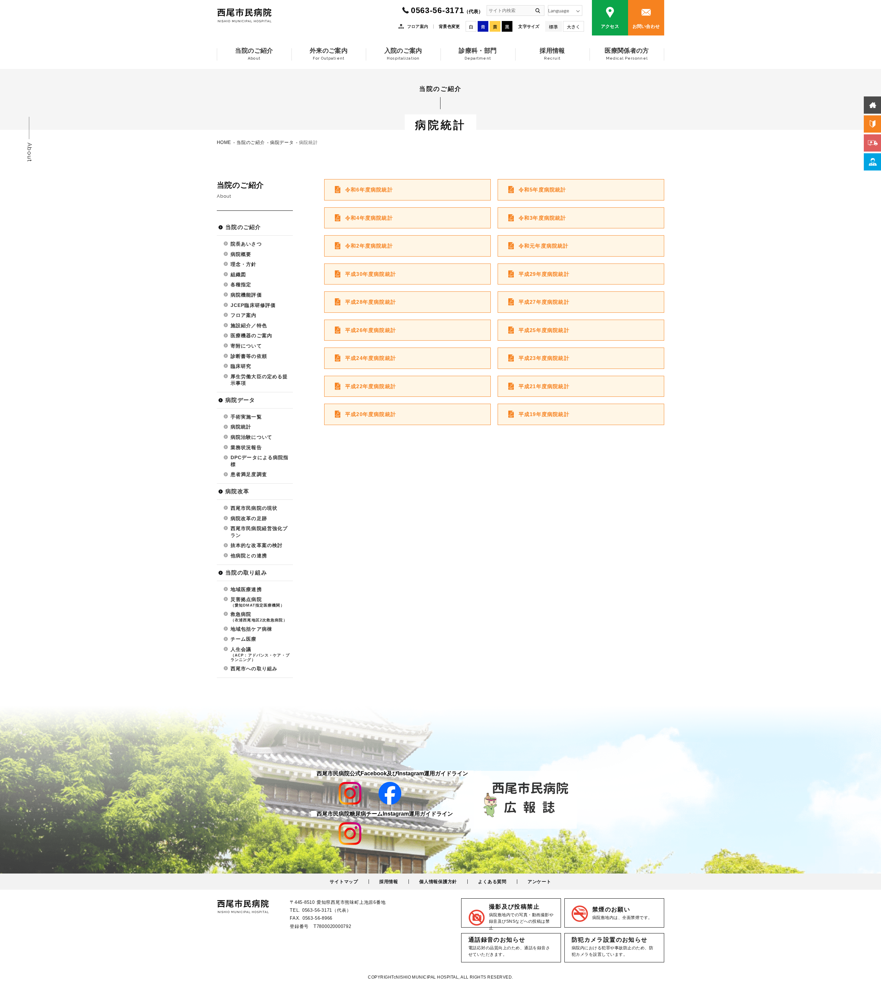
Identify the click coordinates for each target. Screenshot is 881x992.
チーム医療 (244, 639)
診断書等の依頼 (249, 356)
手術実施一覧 (246, 417)
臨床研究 (241, 366)
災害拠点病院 (258, 602)
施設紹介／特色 (249, 325)
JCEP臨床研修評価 (253, 305)
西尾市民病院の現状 (254, 508)
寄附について (246, 346)
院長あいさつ (246, 244)
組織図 (238, 274)
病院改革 (237, 491)
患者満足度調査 (249, 474)
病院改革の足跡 (249, 518)
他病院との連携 (249, 555)
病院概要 (241, 254)
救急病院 (259, 616)
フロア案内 (417, 26)
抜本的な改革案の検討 (257, 545)
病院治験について (251, 437)
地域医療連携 (246, 589)
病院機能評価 (246, 295)
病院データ (240, 400)
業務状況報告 (246, 447)
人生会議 (260, 654)
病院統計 (241, 427)
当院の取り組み (246, 573)
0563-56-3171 (447, 10)
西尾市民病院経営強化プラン (259, 532)
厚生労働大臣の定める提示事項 (259, 380)
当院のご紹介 (243, 227)
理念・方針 (244, 264)
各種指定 (241, 284)
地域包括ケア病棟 (251, 629)
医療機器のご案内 (251, 335)
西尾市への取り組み (254, 668)
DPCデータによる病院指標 (259, 461)
